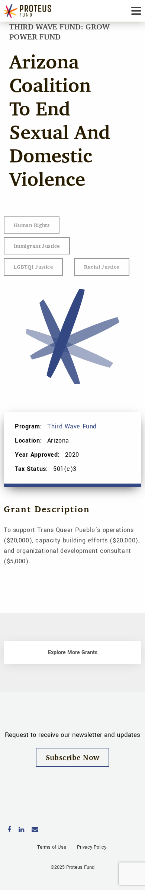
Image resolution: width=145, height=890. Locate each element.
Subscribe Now (73, 757)
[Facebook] (9, 830)
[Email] (35, 830)
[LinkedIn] (21, 830)
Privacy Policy (91, 847)
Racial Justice (101, 266)
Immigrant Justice (37, 246)
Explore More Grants (72, 652)
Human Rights (31, 225)
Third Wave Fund (72, 426)
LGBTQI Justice (33, 266)
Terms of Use (51, 847)
